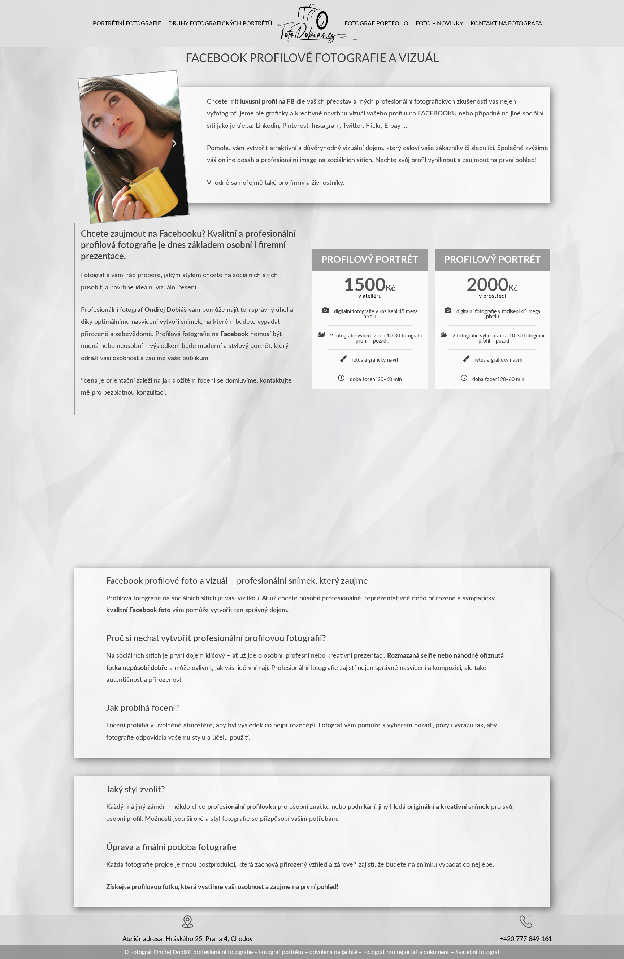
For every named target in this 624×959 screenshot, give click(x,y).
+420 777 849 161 (526, 939)
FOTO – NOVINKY (439, 23)
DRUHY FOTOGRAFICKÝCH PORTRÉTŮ (220, 23)
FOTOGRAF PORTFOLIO (376, 23)
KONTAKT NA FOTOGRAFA (506, 23)
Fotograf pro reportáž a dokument (406, 952)
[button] (93, 150)
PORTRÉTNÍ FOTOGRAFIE (127, 23)
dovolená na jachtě (333, 952)
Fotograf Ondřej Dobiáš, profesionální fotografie (191, 952)
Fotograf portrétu (281, 952)
